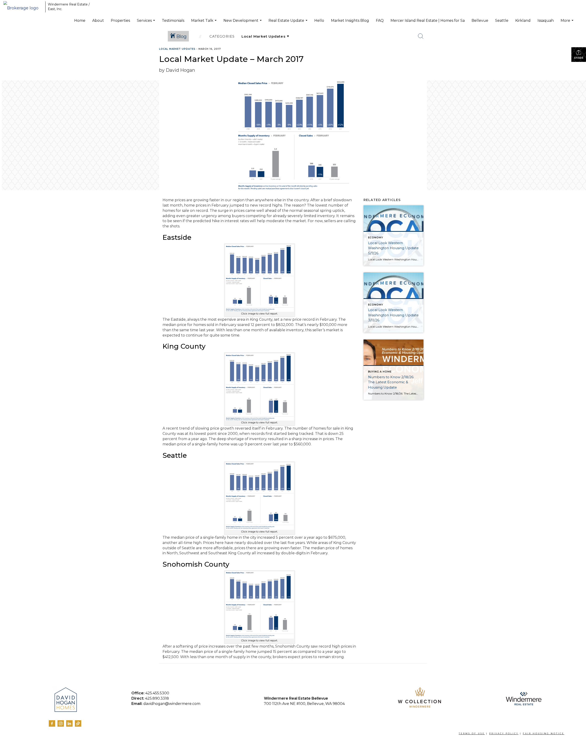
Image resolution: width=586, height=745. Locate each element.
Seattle (501, 20)
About (98, 20)
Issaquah (545, 20)
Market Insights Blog (350, 20)
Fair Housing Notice (543, 733)
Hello (319, 20)
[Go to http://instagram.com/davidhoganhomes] (60, 723)
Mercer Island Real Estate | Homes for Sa (428, 20)
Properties (120, 20)
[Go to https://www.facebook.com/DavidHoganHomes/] (52, 723)
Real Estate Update (289, 23)
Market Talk (204, 23)
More (568, 23)
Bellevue (480, 20)
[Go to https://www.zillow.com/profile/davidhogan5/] (78, 724)
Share (578, 57)
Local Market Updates (177, 48)
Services (146, 23)
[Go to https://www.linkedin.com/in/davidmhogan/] (69, 723)
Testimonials (173, 20)
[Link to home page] (23, 7)
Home (79, 20)
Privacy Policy (503, 733)
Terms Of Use (472, 733)
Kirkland (523, 20)
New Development (243, 23)
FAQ (380, 20)
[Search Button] (421, 36)
